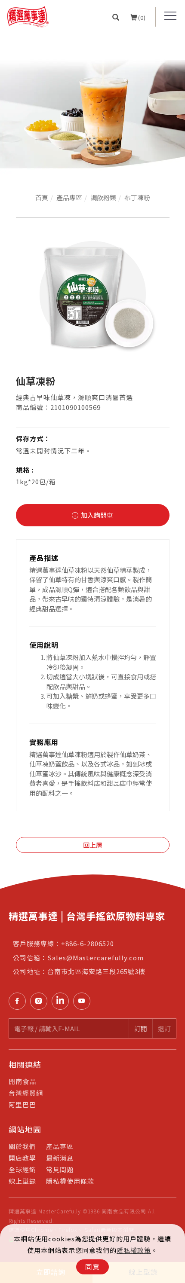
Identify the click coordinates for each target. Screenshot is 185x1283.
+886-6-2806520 (87, 943)
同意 (92, 1267)
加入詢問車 (96, 514)
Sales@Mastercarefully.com (95, 957)
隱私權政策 (134, 1250)
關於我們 (22, 1146)
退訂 (164, 1028)
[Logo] (27, 15)
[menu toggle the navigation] (170, 16)
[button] (116, 17)
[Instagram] (41, 1001)
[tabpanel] (92, 105)
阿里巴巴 (22, 1104)
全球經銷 (22, 1169)
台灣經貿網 (26, 1092)
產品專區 (69, 197)
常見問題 (60, 1169)
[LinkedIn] (62, 1001)
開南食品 (22, 1081)
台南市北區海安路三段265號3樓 (96, 971)
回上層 (92, 844)
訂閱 (140, 1028)
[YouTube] (84, 1001)
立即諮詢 (175, 874)
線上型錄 (22, 1180)
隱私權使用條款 (70, 1180)
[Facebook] (19, 1001)
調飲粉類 (103, 197)
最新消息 (60, 1157)
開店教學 (22, 1157)
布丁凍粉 (137, 197)
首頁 (41, 197)
